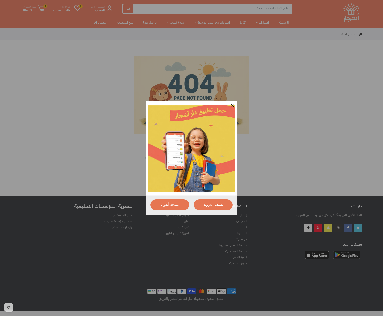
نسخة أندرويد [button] (213, 205)
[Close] (232, 106)
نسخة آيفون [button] (170, 205)
